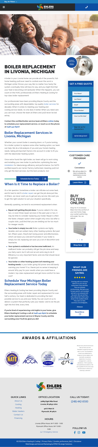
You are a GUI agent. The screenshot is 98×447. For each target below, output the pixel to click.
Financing (18, 418)
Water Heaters (18, 411)
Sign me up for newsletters (79, 128)
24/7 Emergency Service (49, 432)
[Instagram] (79, 433)
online (51, 121)
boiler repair (28, 193)
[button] (69, 171)
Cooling (18, 404)
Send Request (80, 136)
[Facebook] (75, 433)
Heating (18, 408)
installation (8, 165)
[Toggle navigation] (4, 7)
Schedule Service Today (29, 179)
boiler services (50, 104)
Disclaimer (77, 441)
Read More (79, 312)
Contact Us (18, 415)
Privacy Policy (47, 441)
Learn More (78, 182)
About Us (18, 401)
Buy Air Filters (10, 2)
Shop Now (78, 245)
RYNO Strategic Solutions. (62, 444)
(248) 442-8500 (13, 127)
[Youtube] (83, 433)
